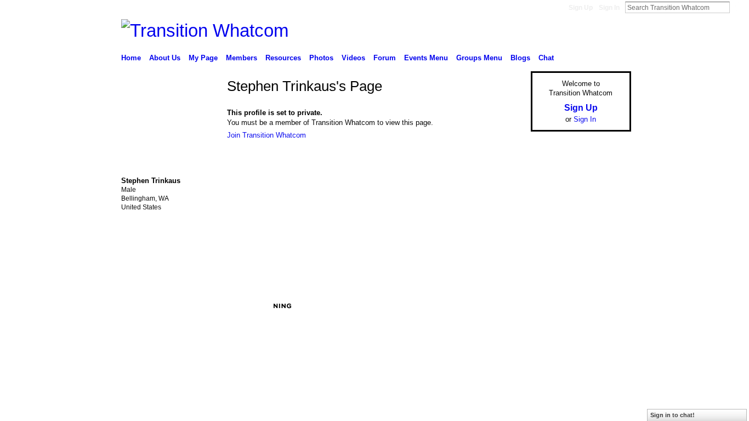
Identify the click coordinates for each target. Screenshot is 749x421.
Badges (506, 306)
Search (738, 7)
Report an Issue (550, 306)
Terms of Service (606, 306)
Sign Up (581, 8)
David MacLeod (203, 306)
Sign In (609, 8)
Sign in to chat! (672, 415)
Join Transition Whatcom (266, 135)
